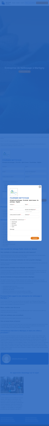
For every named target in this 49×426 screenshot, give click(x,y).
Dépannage (14, 221)
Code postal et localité (15, 214)
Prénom (12, 204)
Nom (26, 204)
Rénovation (14, 225)
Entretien (14, 223)
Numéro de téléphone (30, 209)
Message (12, 229)
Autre (13, 226)
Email (11, 209)
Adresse (27, 214)
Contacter (35, 238)
